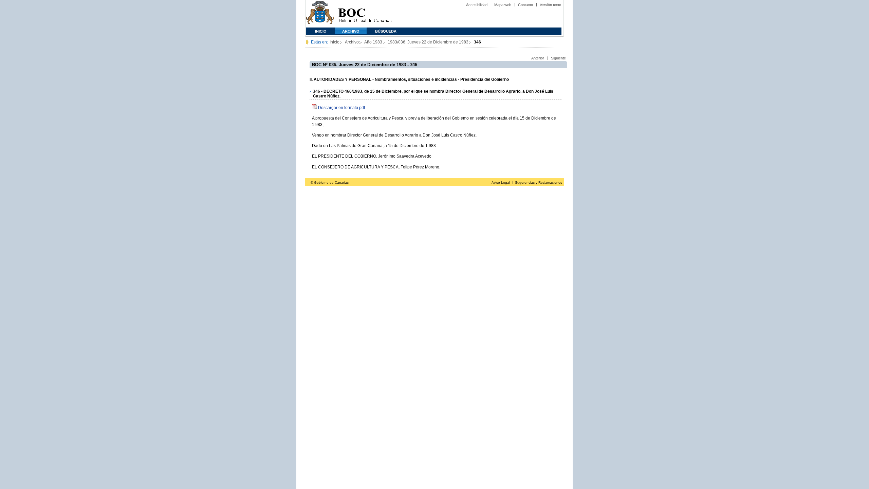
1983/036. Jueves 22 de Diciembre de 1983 (428, 42)
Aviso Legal (501, 182)
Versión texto (550, 5)
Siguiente (558, 58)
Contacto (525, 5)
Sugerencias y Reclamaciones (538, 182)
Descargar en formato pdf (341, 107)
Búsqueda (385, 31)
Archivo (350, 31)
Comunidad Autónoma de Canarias (320, 14)
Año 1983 (373, 42)
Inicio (321, 31)
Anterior (537, 58)
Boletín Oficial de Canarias (364, 14)
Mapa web (502, 5)
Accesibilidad (476, 5)
